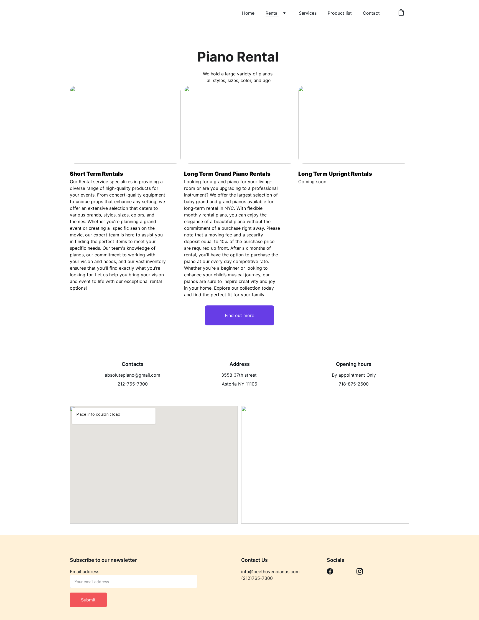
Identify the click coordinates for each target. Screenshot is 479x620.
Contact (371, 13)
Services (308, 13)
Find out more (239, 315)
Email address (84, 571)
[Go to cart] (401, 13)
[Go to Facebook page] (330, 571)
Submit (88, 600)
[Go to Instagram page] (359, 571)
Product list (340, 13)
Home (248, 13)
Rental (272, 13)
